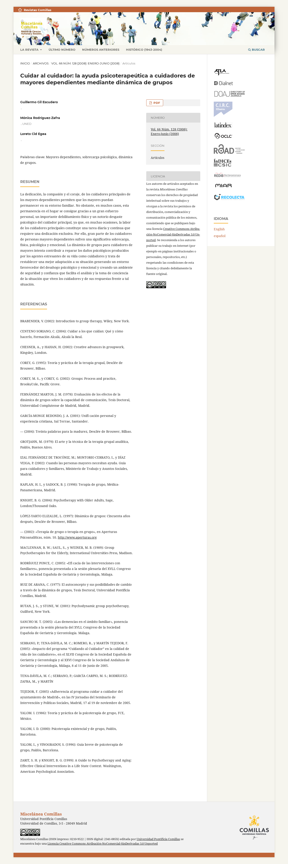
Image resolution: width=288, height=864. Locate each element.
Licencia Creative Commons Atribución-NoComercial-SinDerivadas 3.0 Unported (102, 844)
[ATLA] (221, 74)
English (219, 229)
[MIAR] (223, 187)
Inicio (25, 63)
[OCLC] (224, 138)
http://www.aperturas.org (77, 537)
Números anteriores (100, 49)
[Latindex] (223, 126)
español (219, 236)
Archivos (41, 63)
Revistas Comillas (37, 10)
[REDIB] (227, 177)
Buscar (258, 49)
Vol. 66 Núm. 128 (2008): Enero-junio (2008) (85, 63)
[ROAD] (229, 152)
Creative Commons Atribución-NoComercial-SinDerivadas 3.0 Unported (173, 234)
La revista (29, 49)
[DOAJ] (229, 95)
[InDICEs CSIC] (222, 165)
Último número (62, 49)
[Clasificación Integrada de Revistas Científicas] (223, 116)
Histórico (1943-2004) (144, 49)
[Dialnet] (223, 85)
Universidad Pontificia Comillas (158, 839)
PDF (156, 103)
